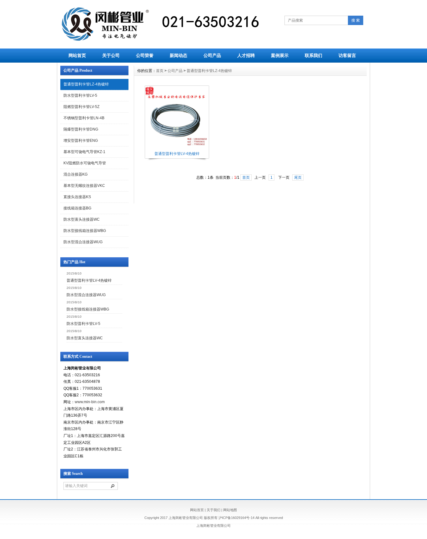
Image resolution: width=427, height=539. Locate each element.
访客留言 (347, 55)
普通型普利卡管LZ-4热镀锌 (86, 84)
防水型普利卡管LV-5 (80, 95)
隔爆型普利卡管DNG (80, 129)
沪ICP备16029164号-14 (236, 518)
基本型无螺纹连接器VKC (84, 185)
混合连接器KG (75, 174)
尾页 (298, 177)
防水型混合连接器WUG (83, 242)
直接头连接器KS (77, 197)
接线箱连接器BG (77, 208)
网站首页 (77, 55)
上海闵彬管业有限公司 (213, 525)
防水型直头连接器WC (81, 219)
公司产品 (212, 55)
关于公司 (111, 55)
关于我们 (213, 510)
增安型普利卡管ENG (80, 140)
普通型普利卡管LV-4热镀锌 (89, 280)
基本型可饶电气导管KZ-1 (84, 152)
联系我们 (313, 55)
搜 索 (355, 20)
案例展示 (280, 55)
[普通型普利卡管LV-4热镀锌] (176, 148)
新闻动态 (178, 55)
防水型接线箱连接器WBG (84, 230)
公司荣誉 (144, 55)
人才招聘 (246, 55)
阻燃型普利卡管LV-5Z (81, 107)
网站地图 (230, 510)
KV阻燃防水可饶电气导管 (84, 163)
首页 (159, 71)
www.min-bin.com (90, 402)
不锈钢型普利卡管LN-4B (83, 118)
